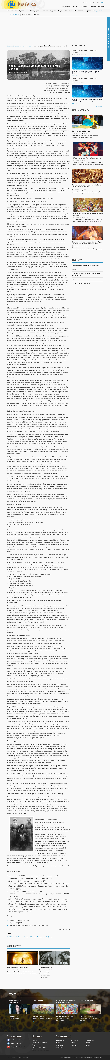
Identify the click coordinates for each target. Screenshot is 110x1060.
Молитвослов (79, 11)
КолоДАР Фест (26, 14)
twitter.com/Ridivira (16, 1043)
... (85, 137)
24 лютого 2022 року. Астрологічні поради (84, 79)
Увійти (102, 2)
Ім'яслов (84, 7)
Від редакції (36, 14)
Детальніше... (13, 1021)
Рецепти (93, 7)
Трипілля (50, 937)
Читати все (99, 106)
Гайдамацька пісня (45, 967)
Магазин (101, 7)
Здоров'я (53, 11)
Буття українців (15, 14)
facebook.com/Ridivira (17, 1040)
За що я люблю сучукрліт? (81, 283)
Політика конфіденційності (40, 1042)
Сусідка (74, 279)
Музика (18, 1016)
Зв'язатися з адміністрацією (40, 1050)
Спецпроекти (98, 11)
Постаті (20, 937)
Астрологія (66, 7)
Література (68, 11)
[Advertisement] (55, 30)
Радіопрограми (68, 1016)
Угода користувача (38, 1045)
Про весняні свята (86, 1000)
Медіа (60, 11)
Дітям (88, 11)
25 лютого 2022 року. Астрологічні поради (84, 51)
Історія (45, 11)
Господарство (35, 11)
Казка (74, 269)
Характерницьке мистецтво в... (17, 967)
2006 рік (11, 937)
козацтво (41, 937)
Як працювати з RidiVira (39, 1047)
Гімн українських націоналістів (15, 1001)
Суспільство (23, 11)
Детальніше (75, 75)
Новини (75, 7)
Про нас (34, 1040)
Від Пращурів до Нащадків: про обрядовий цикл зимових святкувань (65, 1001)
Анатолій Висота (31, 937)
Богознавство (12, 11)
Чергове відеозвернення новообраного (85, 266)
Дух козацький (37, 1000)
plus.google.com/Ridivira (18, 1047)
